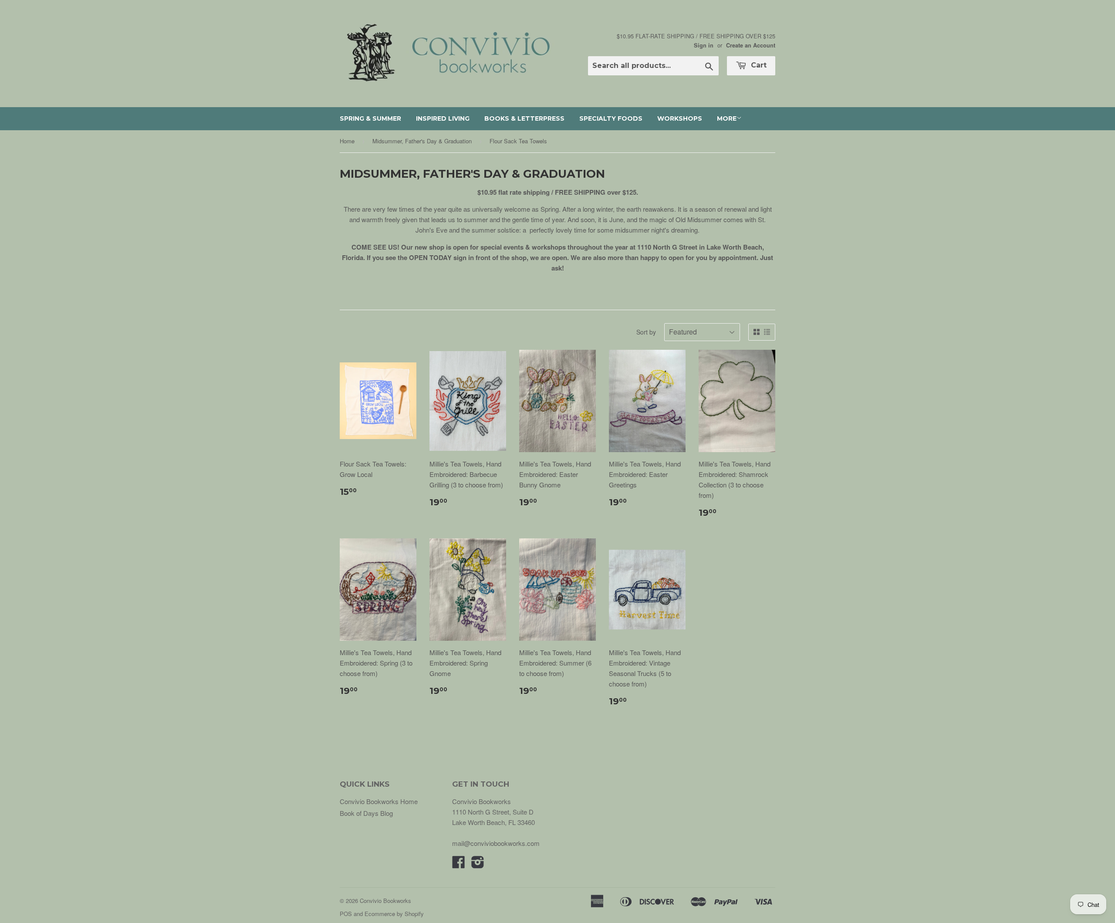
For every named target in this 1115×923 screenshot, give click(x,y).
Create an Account (750, 45)
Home (347, 141)
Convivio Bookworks (385, 900)
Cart (758, 65)
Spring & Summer (370, 118)
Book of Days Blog (366, 813)
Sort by (646, 332)
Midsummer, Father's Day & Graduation (422, 141)
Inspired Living (443, 118)
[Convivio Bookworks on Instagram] (477, 864)
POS (346, 913)
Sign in (703, 45)
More (727, 118)
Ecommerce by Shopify (394, 913)
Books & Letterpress (524, 118)
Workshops (679, 118)
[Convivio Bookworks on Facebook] (458, 864)
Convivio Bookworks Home (379, 801)
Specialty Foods (610, 118)
